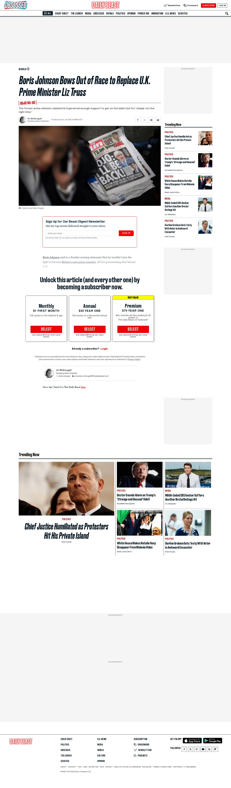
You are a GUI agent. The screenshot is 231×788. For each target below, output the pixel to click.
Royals (110, 13)
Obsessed (98, 13)
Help (102, 767)
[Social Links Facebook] (184, 750)
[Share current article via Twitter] (144, 120)
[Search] (226, 13)
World (100, 750)
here (83, 387)
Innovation (157, 13)
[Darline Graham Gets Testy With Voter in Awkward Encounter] (205, 233)
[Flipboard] (215, 750)
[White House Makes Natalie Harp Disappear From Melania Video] (205, 188)
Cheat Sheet (62, 13)
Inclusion (146, 767)
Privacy (109, 767)
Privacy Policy (92, 238)
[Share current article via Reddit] (158, 120)
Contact (72, 767)
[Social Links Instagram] (196, 750)
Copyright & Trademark (184, 767)
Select (46, 329)
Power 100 (143, 13)
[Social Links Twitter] (190, 750)
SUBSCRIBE (208, 5)
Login (104, 348)
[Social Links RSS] (209, 750)
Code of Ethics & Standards (127, 767)
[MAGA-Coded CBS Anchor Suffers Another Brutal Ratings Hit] (205, 210)
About (64, 767)
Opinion (131, 13)
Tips (79, 767)
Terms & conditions (162, 767)
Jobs (85, 767)
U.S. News (170, 13)
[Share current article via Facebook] (137, 120)
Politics (120, 13)
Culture (101, 755)
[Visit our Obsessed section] (26, 5)
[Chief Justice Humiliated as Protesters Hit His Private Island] (205, 144)
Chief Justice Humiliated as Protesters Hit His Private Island (66, 531)
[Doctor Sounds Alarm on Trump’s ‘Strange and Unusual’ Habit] (205, 166)
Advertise (94, 767)
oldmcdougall (64, 376)
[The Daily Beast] (106, 5)
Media (88, 13)
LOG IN (222, 5)
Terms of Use (79, 238)
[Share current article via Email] (151, 120)
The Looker (77, 13)
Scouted (182, 13)
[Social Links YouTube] (203, 750)
